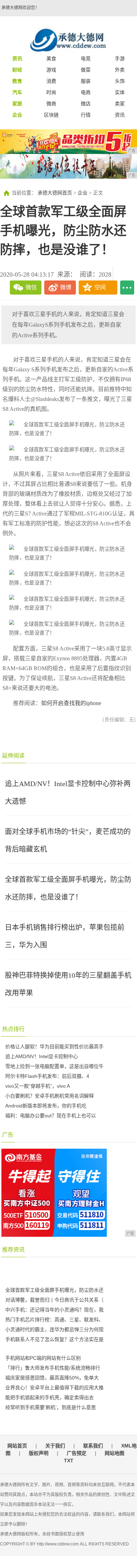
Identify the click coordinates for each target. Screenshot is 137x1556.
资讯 (120, 115)
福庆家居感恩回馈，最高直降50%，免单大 (52, 1378)
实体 (120, 92)
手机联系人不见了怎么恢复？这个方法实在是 (54, 1339)
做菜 (86, 70)
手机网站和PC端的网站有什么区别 (43, 1358)
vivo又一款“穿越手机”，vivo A (37, 1086)
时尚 (51, 92)
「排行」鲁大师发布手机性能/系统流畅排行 (52, 1368)
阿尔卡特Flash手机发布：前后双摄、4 (47, 1076)
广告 (7, 1135)
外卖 (120, 70)
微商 (51, 103)
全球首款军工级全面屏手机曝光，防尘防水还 (54, 1290)
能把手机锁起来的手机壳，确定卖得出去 (49, 1397)
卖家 (120, 103)
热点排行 (13, 1029)
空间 (100, 287)
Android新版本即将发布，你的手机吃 (45, 1106)
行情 (86, 115)
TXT (68, 1460)
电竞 (86, 58)
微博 (65, 287)
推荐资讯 (13, 1250)
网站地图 (114, 1453)
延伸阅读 (13, 756)
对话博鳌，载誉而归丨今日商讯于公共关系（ (54, 1300)
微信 (31, 287)
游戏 (51, 70)
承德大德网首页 (55, 193)
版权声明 (38, 1453)
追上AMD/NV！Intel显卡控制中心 (41, 1056)
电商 (86, 92)
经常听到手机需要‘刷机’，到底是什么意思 (50, 1407)
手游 (120, 58)
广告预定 (76, 1453)
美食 (51, 58)
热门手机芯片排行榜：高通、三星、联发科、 (54, 1319)
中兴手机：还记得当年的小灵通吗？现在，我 (54, 1310)
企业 (82, 193)
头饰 (120, 81)
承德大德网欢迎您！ (20, 7)
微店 (86, 103)
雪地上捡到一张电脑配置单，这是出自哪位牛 (54, 1066)
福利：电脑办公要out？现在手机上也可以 (50, 1115)
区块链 (51, 115)
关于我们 (55, 1446)
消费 (51, 81)
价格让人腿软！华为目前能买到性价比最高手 (54, 1046)
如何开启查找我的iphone (71, 703)
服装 (86, 81)
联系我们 (93, 1446)
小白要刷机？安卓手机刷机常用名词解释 (49, 1096)
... (127, 287)
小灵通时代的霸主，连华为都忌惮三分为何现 (54, 1329)
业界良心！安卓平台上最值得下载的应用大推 (54, 1387)
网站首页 (17, 1446)
